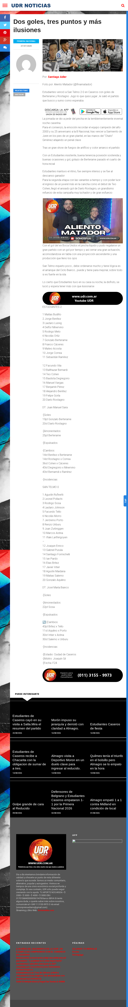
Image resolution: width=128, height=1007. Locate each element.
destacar (19, 94)
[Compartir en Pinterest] (5, 33)
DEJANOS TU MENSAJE (84, 949)
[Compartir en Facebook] (5, 18)
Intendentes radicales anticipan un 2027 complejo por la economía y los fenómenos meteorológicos (38, 967)
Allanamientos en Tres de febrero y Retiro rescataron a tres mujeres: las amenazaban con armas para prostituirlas (40, 975)
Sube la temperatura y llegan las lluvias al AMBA (40, 981)
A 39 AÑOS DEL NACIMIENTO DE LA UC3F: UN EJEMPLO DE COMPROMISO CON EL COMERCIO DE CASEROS (40, 952)
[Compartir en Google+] (5, 40)
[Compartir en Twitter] (5, 25)
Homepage (77, 955)
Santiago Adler (57, 76)
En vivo (75, 952)
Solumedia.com (46, 910)
